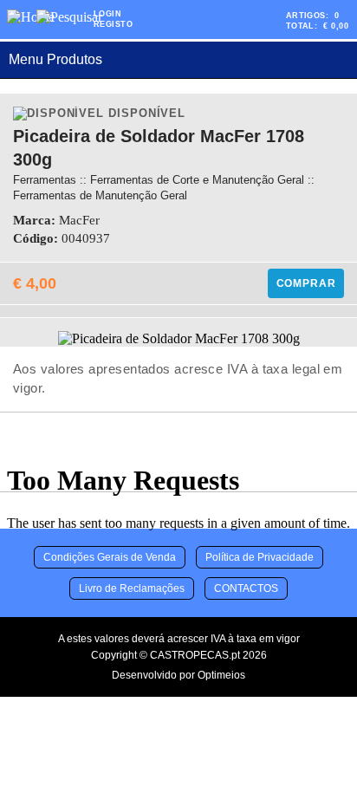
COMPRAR (306, 283)
